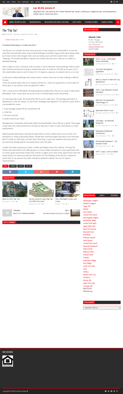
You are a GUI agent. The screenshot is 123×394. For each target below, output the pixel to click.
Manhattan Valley (89, 220)
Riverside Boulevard (90, 246)
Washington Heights (90, 201)
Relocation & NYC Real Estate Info (57, 22)
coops (20, 166)
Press (32, 2)
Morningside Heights (90, 218)
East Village (87, 263)
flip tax (28, 166)
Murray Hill (87, 280)
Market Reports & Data (17, 22)
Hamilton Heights (89, 203)
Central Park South (90, 243)
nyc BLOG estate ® (44, 8)
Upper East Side (89, 283)
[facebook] (111, 2)
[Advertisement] (101, 176)
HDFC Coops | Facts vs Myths (107, 152)
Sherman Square (89, 238)
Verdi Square (87, 240)
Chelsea (86, 258)
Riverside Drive (88, 232)
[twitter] (117, 2)
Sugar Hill (86, 206)
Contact (14, 2)
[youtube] (111, 391)
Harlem (85, 209)
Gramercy (86, 277)
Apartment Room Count (104, 110)
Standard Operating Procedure (50, 2)
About (8, 2)
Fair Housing (25, 2)
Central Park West (89, 223)
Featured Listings (91, 22)
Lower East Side (89, 266)
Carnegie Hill (87, 286)
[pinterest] (114, 391)
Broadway (86, 235)
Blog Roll (37, 2)
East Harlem (87, 212)
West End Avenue (89, 229)
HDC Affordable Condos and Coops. (66, 200)
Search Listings (107, 22)
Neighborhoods (35, 22)
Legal (19, 2)
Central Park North (90, 215)
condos (12, 166)
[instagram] (114, 2)
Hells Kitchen (88, 249)
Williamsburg (87, 291)
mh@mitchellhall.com (96, 47)
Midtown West (88, 252)
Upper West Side (89, 226)
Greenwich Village (89, 260)
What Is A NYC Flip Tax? (11, 199)
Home (3, 2)
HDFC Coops (77, 22)
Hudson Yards (88, 255)
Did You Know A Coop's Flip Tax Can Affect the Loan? (40, 200)
